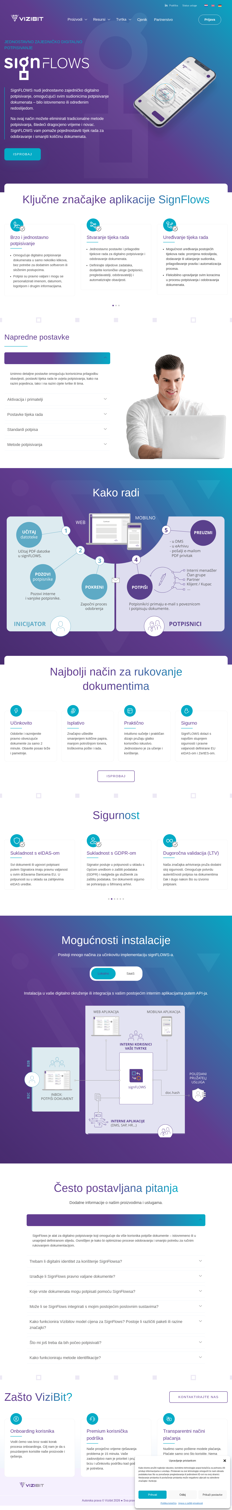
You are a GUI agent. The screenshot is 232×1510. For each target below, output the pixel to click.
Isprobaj (22, 154)
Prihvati (152, 1494)
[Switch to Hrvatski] (206, 5)
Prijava (209, 19)
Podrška (173, 5)
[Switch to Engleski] (213, 5)
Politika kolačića (169, 1503)
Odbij (182, 1494)
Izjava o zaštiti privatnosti (190, 1503)
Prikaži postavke (212, 1494)
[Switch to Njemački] (219, 5)
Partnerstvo (163, 20)
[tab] (103, 973)
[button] (225, 1460)
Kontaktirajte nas (198, 1397)
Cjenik (142, 20)
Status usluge (189, 5)
